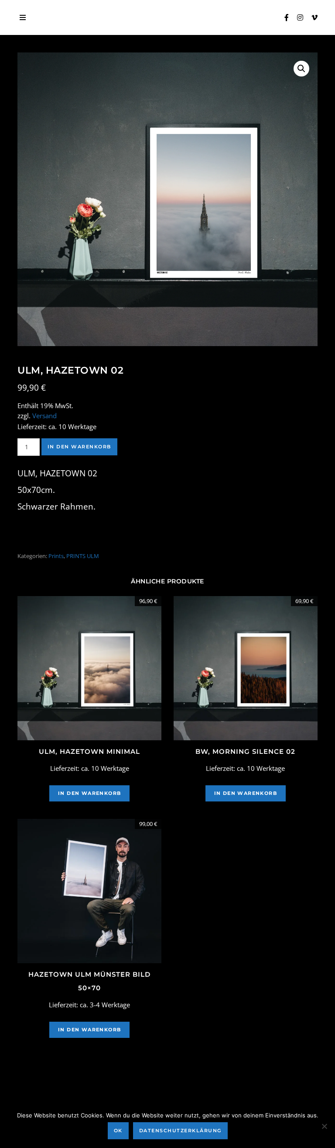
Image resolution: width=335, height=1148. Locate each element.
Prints (56, 556)
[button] (301, 68)
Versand (44, 415)
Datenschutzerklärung (180, 1130)
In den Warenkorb (79, 447)
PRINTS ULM (82, 556)
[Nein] (324, 1126)
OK (118, 1130)
